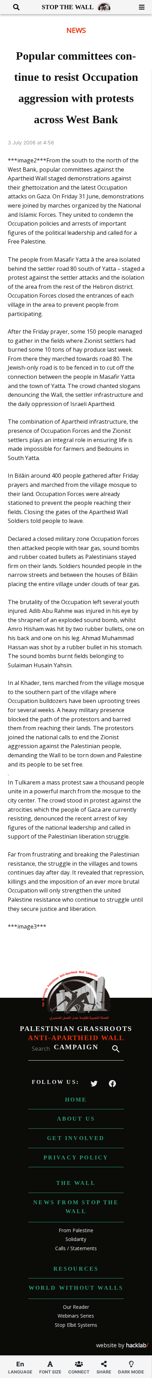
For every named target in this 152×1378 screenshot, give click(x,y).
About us (76, 1119)
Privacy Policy (76, 1158)
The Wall (76, 1183)
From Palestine (76, 1230)
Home (76, 1100)
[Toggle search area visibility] (13, 7)
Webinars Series (76, 1315)
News (76, 30)
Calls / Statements (76, 1248)
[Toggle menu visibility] (139, 7)
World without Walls (76, 1288)
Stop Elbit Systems (76, 1325)
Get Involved (76, 1138)
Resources (76, 1269)
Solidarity (75, 1239)
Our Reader (76, 1307)
